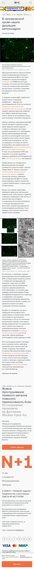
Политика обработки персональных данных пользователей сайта (16, 551)
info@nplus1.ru (19, 530)
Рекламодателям (10, 481)
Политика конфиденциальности (26, 556)
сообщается (6, 82)
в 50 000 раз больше (13, 158)
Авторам (6, 485)
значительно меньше (19, 364)
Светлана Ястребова (8, 33)
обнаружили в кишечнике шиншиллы (15, 353)
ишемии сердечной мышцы (14, 149)
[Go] (3, 2)
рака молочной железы (22, 147)
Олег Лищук (5, 421)
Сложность (8, 477)
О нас (5, 473)
